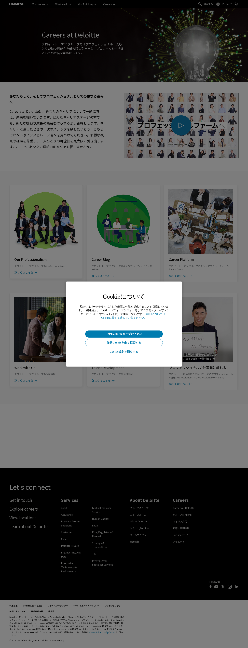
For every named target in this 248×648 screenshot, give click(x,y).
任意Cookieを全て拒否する (124, 342)
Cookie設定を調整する (124, 351)
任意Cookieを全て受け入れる (124, 333)
